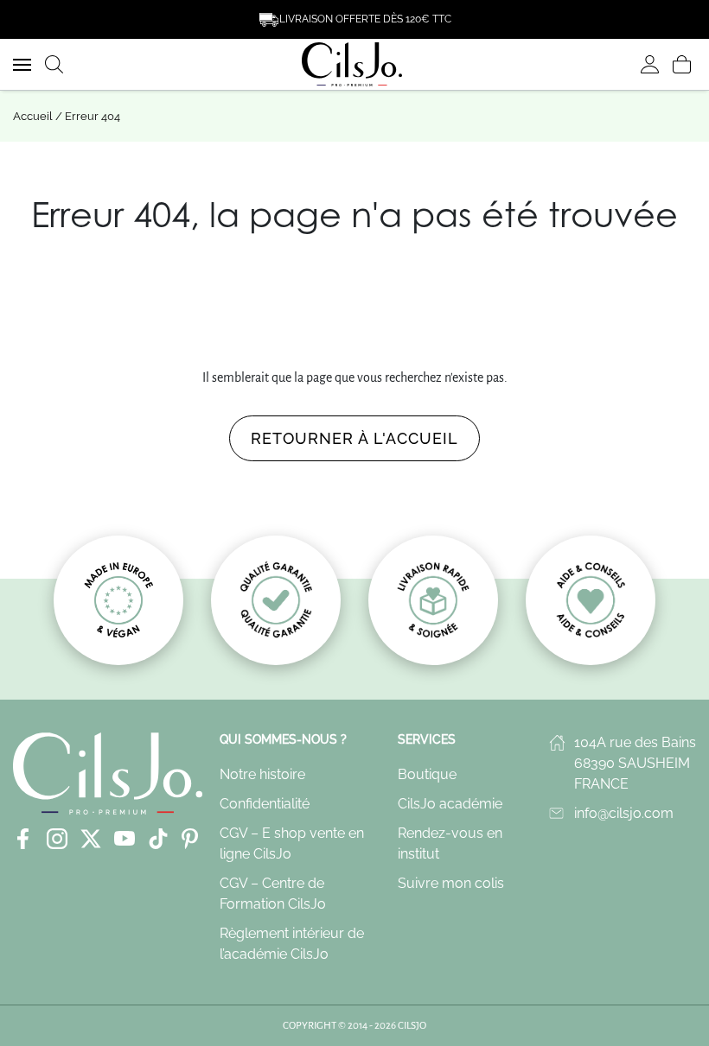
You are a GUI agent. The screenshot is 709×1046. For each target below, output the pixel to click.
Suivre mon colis (451, 883)
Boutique (427, 774)
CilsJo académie (450, 804)
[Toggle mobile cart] (681, 64)
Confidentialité (265, 804)
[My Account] (649, 64)
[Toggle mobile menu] (22, 64)
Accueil (33, 116)
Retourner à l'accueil (354, 438)
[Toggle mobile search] (54, 64)
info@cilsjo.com (624, 813)
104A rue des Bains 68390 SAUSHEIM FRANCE (635, 763)
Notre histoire (262, 774)
